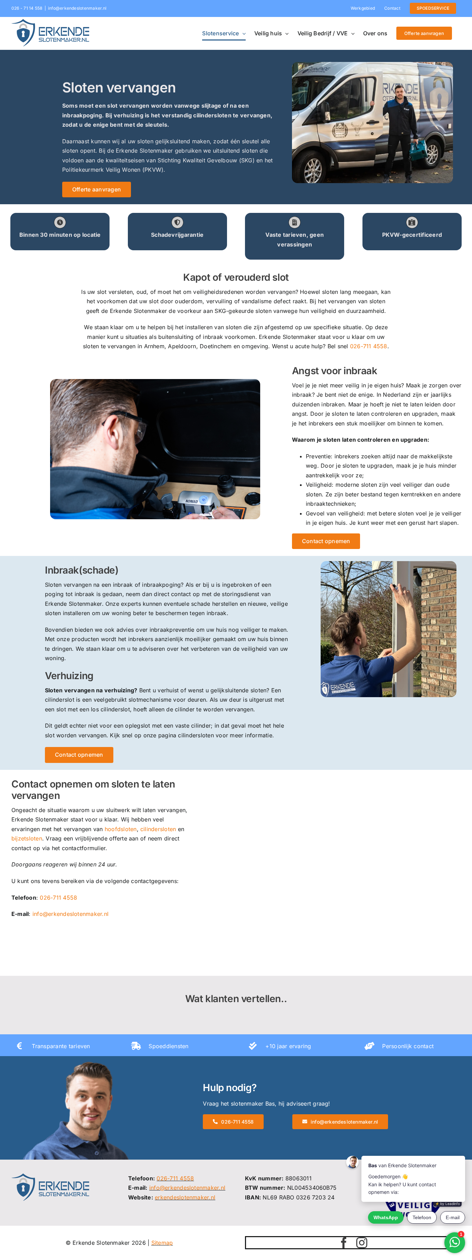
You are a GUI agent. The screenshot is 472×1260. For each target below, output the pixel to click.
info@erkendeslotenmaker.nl (77, 8)
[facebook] (343, 1242)
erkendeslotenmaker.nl (185, 1197)
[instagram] (361, 1242)
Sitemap (162, 1242)
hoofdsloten (121, 829)
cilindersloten (158, 829)
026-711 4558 (368, 346)
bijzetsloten (26, 838)
